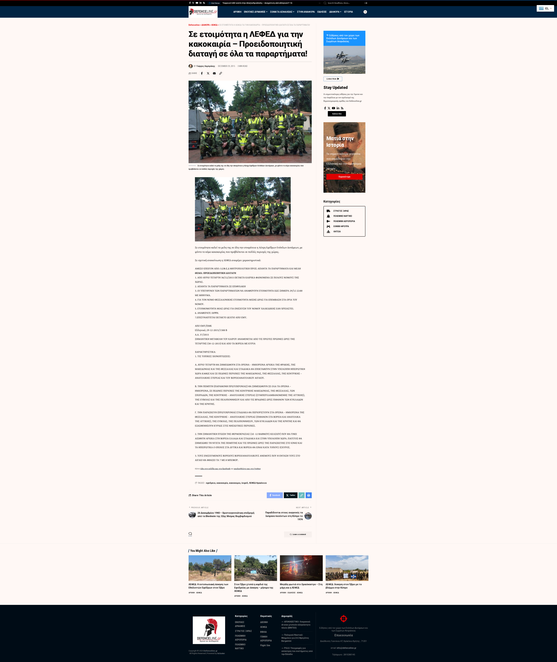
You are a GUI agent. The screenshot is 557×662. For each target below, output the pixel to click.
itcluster (221, 653)
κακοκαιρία (222, 483)
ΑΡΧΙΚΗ (192, 593)
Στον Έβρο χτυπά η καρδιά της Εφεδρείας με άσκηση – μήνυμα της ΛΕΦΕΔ (253, 587)
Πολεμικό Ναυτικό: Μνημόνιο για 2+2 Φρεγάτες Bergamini (295, 638)
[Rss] (204, 3)
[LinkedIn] (200, 3)
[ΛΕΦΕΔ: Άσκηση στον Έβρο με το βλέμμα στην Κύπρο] (347, 568)
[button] (319, 3)
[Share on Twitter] (208, 73)
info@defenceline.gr (346, 648)
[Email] (214, 73)
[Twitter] (193, 3)
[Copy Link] (220, 73)
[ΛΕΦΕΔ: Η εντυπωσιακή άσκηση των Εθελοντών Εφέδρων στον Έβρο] (210, 568)
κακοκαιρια (234, 483)
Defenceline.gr (211, 651)
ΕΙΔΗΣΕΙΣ (291, 593)
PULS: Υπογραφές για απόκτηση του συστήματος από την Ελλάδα (297, 651)
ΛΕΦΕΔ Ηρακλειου (258, 483)
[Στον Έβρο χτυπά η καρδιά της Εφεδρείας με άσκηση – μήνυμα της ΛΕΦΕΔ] (255, 568)
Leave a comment (299, 534)
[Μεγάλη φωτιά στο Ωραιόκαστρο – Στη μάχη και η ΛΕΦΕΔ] (301, 568)
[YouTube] (197, 3)
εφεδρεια (210, 483)
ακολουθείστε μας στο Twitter (247, 468)
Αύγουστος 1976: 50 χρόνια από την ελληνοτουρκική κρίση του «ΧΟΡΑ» (254, 3)
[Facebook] (190, 3)
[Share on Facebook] (202, 73)
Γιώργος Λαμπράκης (206, 66)
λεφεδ (245, 483)
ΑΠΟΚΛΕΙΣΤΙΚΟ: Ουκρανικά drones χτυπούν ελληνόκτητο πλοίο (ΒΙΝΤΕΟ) (295, 625)
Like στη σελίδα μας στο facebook (215, 468)
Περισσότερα (344, 177)
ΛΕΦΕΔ (199, 593)
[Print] (309, 495)
